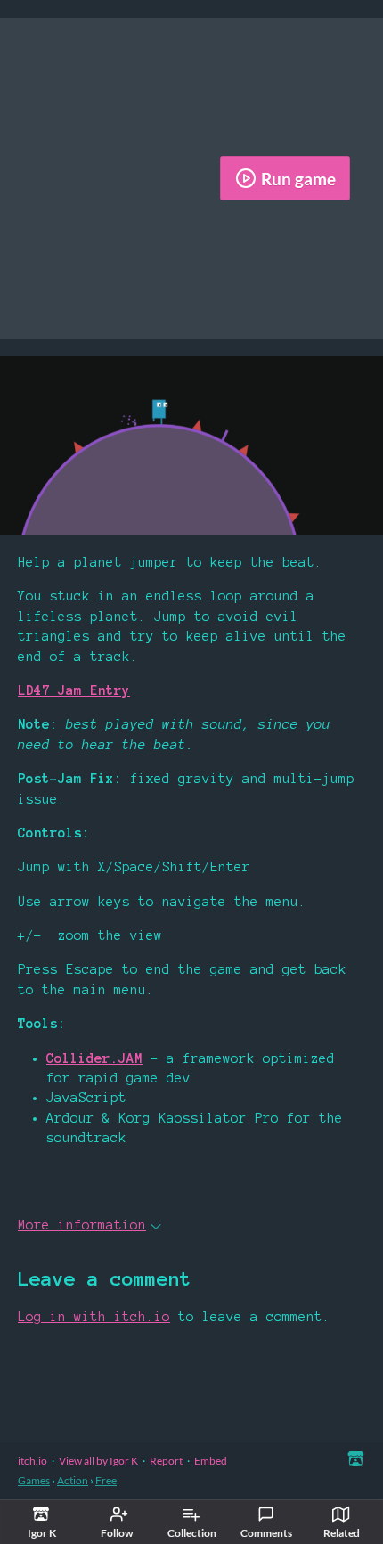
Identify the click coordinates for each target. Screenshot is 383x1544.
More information (82, 1225)
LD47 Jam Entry (74, 690)
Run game (298, 178)
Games (34, 1480)
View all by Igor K (98, 1460)
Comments (266, 1533)
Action (72, 1480)
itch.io (32, 1460)
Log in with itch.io (94, 1317)
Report (166, 1460)
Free (106, 1480)
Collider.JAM (94, 1058)
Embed (210, 1460)
